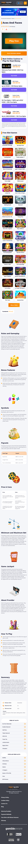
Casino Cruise (16, 95)
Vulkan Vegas (16, 111)
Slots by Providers (6, 811)
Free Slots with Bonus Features (10, 817)
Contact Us (4, 803)
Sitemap (3, 820)
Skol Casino (15, 81)
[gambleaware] (14, 829)
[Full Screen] (10, 29)
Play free (14, 41)
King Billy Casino (17, 65)
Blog (2, 806)
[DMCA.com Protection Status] (18, 834)
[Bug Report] (6, 29)
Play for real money (14, 53)
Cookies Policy (5, 800)
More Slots (14, 305)
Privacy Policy (5, 797)
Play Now (14, 75)
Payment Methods (6, 814)
